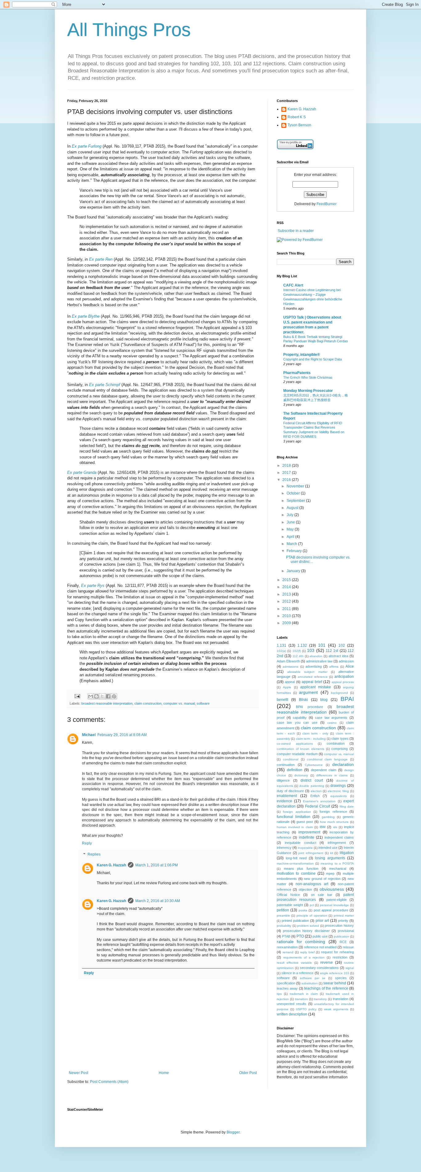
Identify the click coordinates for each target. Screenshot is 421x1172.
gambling (328, 817)
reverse (326, 962)
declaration (343, 764)
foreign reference (333, 811)
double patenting (311, 785)
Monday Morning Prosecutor (308, 391)
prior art (322, 920)
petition (283, 910)
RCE (343, 942)
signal (349, 968)
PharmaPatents (297, 373)
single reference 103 (334, 973)
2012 (287, 601)
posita (303, 910)
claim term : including (311, 738)
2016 (287, 480)
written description (292, 1014)
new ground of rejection (322, 879)
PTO (300, 936)
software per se (313, 978)
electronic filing (338, 791)
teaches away (287, 988)
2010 (287, 616)
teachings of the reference (326, 988)
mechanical (337, 868)
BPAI (347, 699)
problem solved (308, 925)
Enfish (315, 796)
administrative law (319, 661)
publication (341, 936)
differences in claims (332, 775)
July (290, 515)
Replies (94, 854)
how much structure (334, 822)
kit (331, 853)
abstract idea (338, 656)
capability (300, 717)
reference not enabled (320, 947)
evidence (284, 801)
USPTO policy (306, 1009)
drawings (338, 785)
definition (294, 770)
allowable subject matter (307, 671)
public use (320, 936)
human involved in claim (295, 827)
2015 (287, 580)
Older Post (248, 1073)
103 (310, 650)
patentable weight (290, 905)
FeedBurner (327, 204)
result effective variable (294, 962)
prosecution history (339, 925)
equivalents (338, 796)
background (339, 692)
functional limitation (293, 817)
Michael (89, 735)
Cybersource (314, 765)
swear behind (334, 983)
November (296, 486)
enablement (287, 796)
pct (312, 905)
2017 (287, 472)
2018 (287, 465)
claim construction (147, 703)
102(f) (296, 651)
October (294, 493)
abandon (315, 656)
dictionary (301, 775)
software (203, 703)
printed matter (344, 915)
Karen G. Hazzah (111, 865)
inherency (284, 847)
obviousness (332, 889)
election (316, 791)
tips (279, 993)
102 (341, 645)
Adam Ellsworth (288, 661)
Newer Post (78, 1073)
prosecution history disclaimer (306, 931)
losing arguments (330, 858)
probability (284, 925)
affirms (333, 666)
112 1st (332, 651)
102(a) (281, 651)
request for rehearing (337, 952)
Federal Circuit (317, 806)
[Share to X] (102, 696)
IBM (322, 827)
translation (340, 999)
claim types (339, 738)
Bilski (303, 700)
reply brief (307, 952)
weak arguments (336, 1009)
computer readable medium (297, 754)
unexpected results (291, 1004)
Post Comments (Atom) (109, 1082)
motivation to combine (296, 873)
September (296, 501)
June (291, 522)
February (295, 551)
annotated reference (313, 676)
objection (305, 889)
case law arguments (331, 717)
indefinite (306, 837)
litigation (347, 853)
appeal (290, 682)
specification (286, 983)
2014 (287, 587)
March (292, 544)
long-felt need (296, 858)
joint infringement (310, 853)
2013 (287, 594)
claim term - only (315, 733)
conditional (290, 759)
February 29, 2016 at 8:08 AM (122, 735)
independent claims (339, 837)
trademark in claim (304, 993)
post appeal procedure (331, 910)
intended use (327, 847)
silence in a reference (297, 973)
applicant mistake (315, 687)
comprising (339, 749)
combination (336, 743)
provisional (346, 931)
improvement (309, 832)
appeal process (343, 682)
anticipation (344, 676)
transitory (320, 999)
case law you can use (297, 722)
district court (311, 780)
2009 (287, 623)
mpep (330, 873)
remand (288, 952)
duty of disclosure (290, 791)
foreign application (297, 811)
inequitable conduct (300, 842)
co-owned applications (295, 743)
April (291, 537)
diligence (283, 780)
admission (346, 661)
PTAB (286, 936)
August (293, 508)
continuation (286, 765)
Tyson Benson (299, 125)
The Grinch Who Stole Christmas (308, 377)
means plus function (301, 868)
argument (308, 692)
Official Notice (288, 895)
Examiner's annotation (319, 801)
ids (335, 827)
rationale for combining (301, 941)
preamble (283, 915)
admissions (290, 666)
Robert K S (297, 117)
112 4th (298, 656)
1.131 (281, 645)
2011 (287, 609)
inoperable (305, 847)
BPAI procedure (309, 707)
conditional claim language (327, 759)
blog (324, 700)
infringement (337, 842)
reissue (348, 947)
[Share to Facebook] (108, 696)
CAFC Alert (293, 285)
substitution (309, 983)
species (341, 978)
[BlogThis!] (96, 696)
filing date (347, 806)
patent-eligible (336, 899)
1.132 (302, 645)
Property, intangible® (301, 354)
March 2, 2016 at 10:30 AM (157, 901)
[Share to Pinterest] (114, 696)
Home (164, 1073)
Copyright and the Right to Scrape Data (312, 359)
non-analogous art (312, 884)
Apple (287, 687)
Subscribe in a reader (296, 231)
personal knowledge (334, 905)
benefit (282, 700)
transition (301, 999)
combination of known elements (300, 749)
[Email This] (91, 696)
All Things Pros (129, 29)
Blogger (233, 1132)
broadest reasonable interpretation (107, 703)
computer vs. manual (179, 703)
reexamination (287, 947)
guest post (304, 822)
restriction (340, 957)
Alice (349, 666)
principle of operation (311, 915)
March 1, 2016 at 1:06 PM (156, 865)
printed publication (295, 920)
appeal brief (312, 682)
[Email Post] (77, 696)
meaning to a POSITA (337, 863)
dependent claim (323, 770)
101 (321, 645)
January (294, 571)
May (291, 529)
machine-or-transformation (295, 863)
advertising (313, 666)
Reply (87, 843)
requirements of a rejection (304, 957)
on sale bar (322, 895)
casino (332, 722)
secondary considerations (319, 968)
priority (343, 920)
